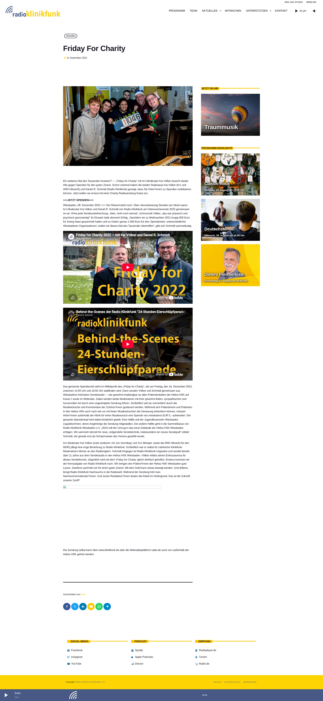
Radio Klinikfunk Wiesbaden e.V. (90, 682)
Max (83, 594)
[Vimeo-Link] (40, 11)
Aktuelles (71, 36)
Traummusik (221, 127)
